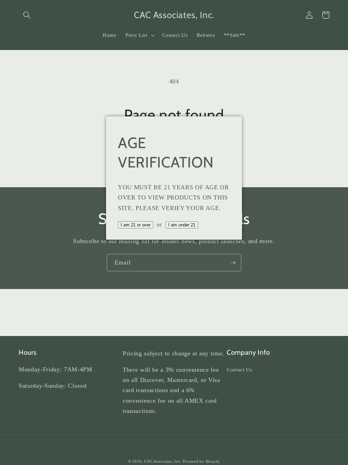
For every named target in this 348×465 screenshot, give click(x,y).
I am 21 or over (136, 224)
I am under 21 (181, 224)
